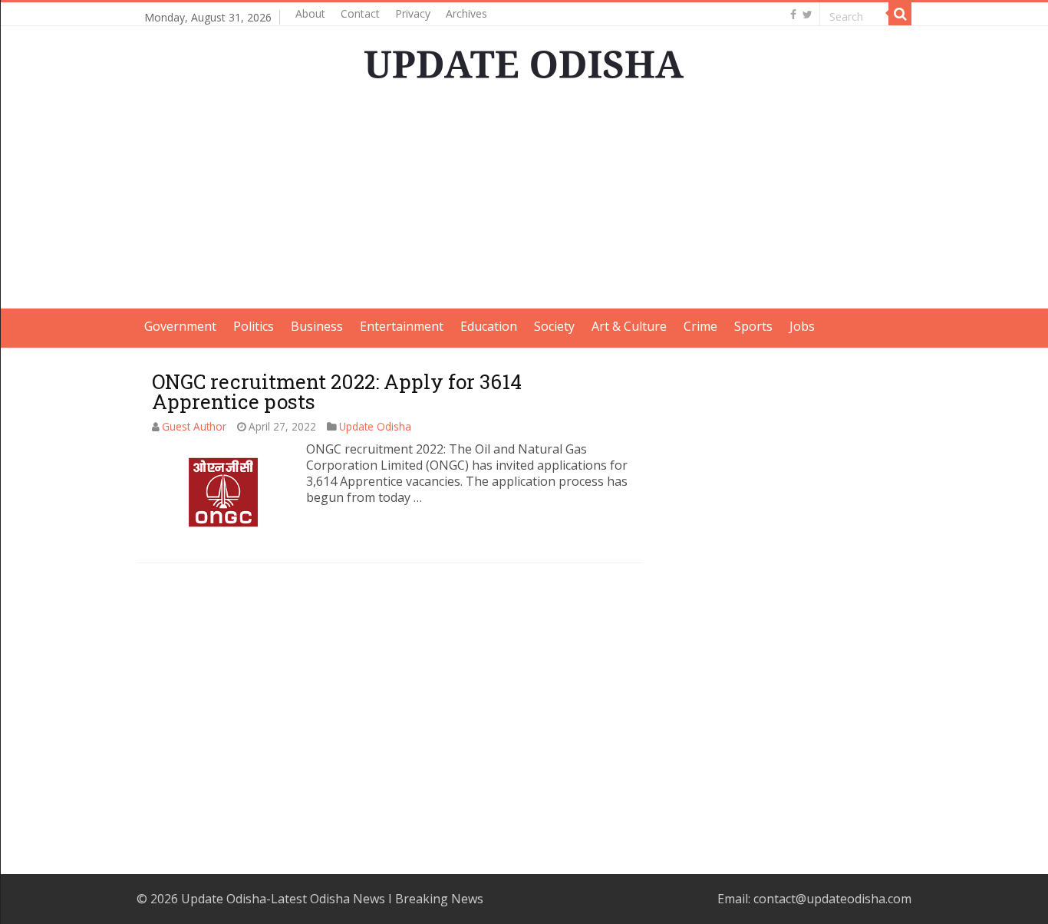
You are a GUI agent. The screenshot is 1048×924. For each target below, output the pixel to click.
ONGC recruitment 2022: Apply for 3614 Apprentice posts (337, 391)
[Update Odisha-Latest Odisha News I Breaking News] (524, 60)
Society (554, 326)
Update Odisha (375, 426)
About (310, 13)
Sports (753, 326)
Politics (253, 326)
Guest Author (194, 426)
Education (488, 326)
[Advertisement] (524, 201)
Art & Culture (629, 326)
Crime (700, 326)
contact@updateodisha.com (832, 898)
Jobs (802, 326)
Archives (466, 13)
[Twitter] (807, 14)
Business (317, 326)
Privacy (412, 13)
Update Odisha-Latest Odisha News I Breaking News (332, 898)
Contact (360, 13)
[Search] (899, 13)
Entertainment (401, 326)
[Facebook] (793, 14)
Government (180, 326)
